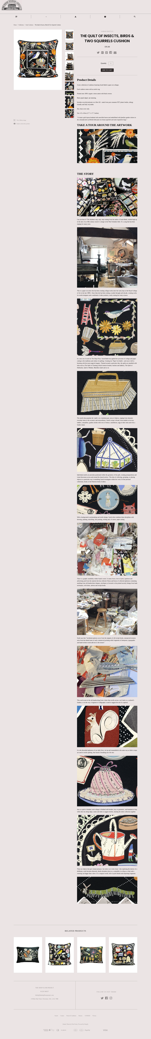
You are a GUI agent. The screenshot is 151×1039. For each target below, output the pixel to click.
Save (107, 52)
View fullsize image (20, 120)
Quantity (103, 63)
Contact (62, 1015)
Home (15, 25)
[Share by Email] (115, 52)
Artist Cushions (29, 25)
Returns (80, 1015)
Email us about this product (22, 124)
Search (56, 1015)
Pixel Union (75, 1024)
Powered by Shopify (83, 1024)
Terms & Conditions (71, 1015)
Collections (21, 25)
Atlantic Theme (66, 1024)
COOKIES (87, 1015)
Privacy (94, 1015)
